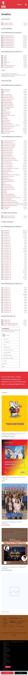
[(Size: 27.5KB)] (1, 178)
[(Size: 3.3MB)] (1, 161)
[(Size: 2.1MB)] (1, 89)
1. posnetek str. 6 (6, 230)
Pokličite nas (7, 673)
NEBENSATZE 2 (6, 178)
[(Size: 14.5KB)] (1, 104)
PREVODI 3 (5, 192)
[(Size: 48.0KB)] (1, 105)
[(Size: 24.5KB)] (1, 160)
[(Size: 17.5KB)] (1, 217)
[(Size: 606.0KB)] (1, 153)
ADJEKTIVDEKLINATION (8, 150)
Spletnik (22, 641)
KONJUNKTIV (5, 173)
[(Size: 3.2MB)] (1, 120)
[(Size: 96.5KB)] (1, 24)
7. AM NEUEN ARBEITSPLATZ (9, 65)
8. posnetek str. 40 (6, 299)
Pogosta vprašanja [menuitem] (18, 632)
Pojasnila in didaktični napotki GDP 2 (10, 325)
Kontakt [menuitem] (14, 635)
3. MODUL (5, 59)
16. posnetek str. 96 (7, 312)
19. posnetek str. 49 (7, 259)
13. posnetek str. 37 (7, 250)
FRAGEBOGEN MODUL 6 (8, 97)
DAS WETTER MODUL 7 (8, 153)
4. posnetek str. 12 (6, 235)
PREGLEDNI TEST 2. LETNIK (9, 189)
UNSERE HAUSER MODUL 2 (8, 126)
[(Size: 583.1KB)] (1, 230)
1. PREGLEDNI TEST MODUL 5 (9, 140)
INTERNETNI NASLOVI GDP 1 (9, 216)
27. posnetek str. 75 (7, 272)
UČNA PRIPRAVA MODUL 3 (8, 39)
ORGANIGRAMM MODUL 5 (8, 181)
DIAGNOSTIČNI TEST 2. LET (9, 157)
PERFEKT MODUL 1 (7, 184)
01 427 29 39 (15, 381)
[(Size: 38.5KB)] (1, 189)
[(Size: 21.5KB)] (1, 145)
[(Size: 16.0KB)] (1, 216)
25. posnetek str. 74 (7, 269)
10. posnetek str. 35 (7, 245)
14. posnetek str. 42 (7, 251)
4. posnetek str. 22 (6, 292)
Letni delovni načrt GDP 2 (8, 24)
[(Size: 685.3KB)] (1, 233)
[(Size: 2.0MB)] (1, 267)
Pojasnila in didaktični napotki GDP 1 (10, 323)
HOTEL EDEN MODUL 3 (8, 163)
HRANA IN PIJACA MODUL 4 (9, 99)
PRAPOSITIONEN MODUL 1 (9, 187)
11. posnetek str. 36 (7, 246)
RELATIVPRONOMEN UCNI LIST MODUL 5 (12, 197)
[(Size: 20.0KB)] (1, 113)
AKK (3, 92)
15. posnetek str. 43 (7, 253)
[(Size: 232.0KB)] (1, 40)
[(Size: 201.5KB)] (1, 170)
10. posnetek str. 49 (7, 302)
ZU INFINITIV (5, 208)
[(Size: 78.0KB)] (1, 64)
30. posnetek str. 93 (7, 277)
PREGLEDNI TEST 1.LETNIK (8, 115)
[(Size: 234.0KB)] (1, 37)
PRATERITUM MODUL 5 (8, 142)
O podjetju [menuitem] (24, 632)
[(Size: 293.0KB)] (1, 128)
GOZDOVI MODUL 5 (7, 161)
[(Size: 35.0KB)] (1, 125)
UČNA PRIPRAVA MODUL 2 (8, 37)
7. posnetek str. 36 (6, 297)
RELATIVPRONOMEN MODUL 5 (9, 195)
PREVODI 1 (5, 117)
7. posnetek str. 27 (6, 240)
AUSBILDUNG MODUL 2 (8, 149)
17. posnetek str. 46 (7, 256)
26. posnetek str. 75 (7, 271)
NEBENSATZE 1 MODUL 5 (8, 176)
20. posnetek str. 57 (7, 261)
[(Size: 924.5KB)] (1, 200)
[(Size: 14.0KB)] (1, 195)
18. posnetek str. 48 (7, 258)
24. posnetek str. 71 (7, 267)
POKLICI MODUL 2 (7, 112)
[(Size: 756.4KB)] (1, 251)
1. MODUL (5, 55)
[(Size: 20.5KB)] (1, 140)
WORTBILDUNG (6, 133)
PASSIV (4, 183)
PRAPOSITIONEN (6, 113)
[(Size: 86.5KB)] (1, 65)
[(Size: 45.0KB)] (1, 117)
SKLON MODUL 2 (6, 91)
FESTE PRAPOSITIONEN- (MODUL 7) (10, 160)
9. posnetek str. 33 (6, 243)
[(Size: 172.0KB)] (1, 163)
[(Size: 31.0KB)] (1, 186)
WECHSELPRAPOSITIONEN (8, 131)
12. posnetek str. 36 (7, 248)
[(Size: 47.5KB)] (1, 115)
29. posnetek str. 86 (7, 276)
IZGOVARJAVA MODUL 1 (8, 102)
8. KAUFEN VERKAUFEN (8, 67)
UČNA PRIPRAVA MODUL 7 (8, 45)
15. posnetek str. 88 (7, 310)
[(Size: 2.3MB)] (1, 126)
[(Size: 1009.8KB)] (1, 294)
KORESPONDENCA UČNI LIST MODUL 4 (11, 174)
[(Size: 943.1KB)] (1, 271)
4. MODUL (5, 60)
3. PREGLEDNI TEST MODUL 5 (9, 145)
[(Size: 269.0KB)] (1, 42)
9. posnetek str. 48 (6, 300)
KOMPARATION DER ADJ (8, 104)
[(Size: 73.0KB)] (1, 60)
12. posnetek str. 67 (7, 305)
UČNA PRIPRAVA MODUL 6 (8, 44)
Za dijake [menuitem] (6, 632)
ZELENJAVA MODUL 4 (7, 128)
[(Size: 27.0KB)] (1, 92)
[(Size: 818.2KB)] (1, 237)
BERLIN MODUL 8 (6, 89)
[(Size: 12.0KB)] (1, 199)
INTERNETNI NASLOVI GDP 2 (9, 217)
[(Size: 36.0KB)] (1, 183)
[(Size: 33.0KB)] (1, 187)
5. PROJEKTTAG (6, 62)
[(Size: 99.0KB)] (1, 23)
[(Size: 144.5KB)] (1, 39)
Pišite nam (21, 673)
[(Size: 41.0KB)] (1, 176)
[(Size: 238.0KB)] (1, 121)
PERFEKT (5, 110)
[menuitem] (10, 328)
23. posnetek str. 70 (7, 266)
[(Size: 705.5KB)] (1, 130)
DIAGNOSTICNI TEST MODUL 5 (9, 158)
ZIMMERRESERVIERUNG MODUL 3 (10, 205)
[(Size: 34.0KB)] (1, 191)
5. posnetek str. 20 (6, 237)
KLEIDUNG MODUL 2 (7, 170)
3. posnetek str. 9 (6, 233)
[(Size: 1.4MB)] (1, 96)
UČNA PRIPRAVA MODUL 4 (8, 40)
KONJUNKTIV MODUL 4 (8, 171)
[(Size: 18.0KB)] (1, 157)
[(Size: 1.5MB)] (1, 261)
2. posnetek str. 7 (6, 232)
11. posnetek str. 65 (7, 304)
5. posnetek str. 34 (6, 294)
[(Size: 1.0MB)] (1, 155)
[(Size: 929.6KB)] (1, 248)
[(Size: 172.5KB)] (1, 205)
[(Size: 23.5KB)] (1, 184)
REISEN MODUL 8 (6, 120)
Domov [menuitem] (3, 632)
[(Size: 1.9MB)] (1, 250)
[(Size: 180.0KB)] (1, 36)
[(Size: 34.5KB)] (1, 67)
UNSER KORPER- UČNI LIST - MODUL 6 (11, 125)
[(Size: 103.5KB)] (1, 112)
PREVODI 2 (5, 191)
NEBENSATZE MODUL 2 (8, 179)
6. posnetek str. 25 (6, 238)
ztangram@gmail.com (6, 75)
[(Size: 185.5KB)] (1, 47)
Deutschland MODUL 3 (7, 155)
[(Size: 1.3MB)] (1, 256)
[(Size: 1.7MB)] (1, 287)
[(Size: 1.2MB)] (1, 149)
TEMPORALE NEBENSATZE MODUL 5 (11, 202)
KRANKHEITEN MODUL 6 (8, 105)
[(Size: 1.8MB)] (1, 291)
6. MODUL (5, 64)
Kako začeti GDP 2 (7, 321)
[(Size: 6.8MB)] (1, 94)
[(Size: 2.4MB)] (1, 204)
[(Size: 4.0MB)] (1, 299)
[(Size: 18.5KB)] (1, 123)
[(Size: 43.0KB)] (1, 147)
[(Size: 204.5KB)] (1, 44)
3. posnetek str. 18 (6, 291)
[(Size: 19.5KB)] (1, 173)
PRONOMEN (5, 118)
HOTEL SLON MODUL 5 (8, 166)
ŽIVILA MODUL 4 (6, 130)
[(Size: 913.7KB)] (1, 272)
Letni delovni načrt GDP (8, 23)
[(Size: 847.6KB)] (1, 232)
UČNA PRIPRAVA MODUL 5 (8, 42)
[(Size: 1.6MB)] (1, 276)
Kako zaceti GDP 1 (7, 320)
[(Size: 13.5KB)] (1, 97)
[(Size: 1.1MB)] (1, 238)
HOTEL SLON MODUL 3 (8, 165)
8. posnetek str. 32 (6, 242)
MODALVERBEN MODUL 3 (8, 107)
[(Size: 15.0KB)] (1, 108)
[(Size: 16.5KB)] (1, 131)
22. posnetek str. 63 (7, 264)
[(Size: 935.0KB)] (1, 165)
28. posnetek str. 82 (7, 274)
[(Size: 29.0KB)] (1, 110)
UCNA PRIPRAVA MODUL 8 (8, 47)
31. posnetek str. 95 (7, 279)
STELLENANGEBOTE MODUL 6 (9, 200)
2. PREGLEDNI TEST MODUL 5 (9, 144)
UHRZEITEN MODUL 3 (7, 123)
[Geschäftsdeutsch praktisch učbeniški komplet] (3, 4)
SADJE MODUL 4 (6, 121)
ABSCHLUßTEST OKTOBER (8, 147)
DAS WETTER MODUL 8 (8, 96)
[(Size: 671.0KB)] (1, 168)
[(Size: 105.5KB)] (1, 57)
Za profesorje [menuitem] (11, 632)
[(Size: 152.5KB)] (1, 62)
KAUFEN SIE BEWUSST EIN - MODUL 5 (11, 168)
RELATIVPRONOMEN (7, 199)
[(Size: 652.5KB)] (1, 323)
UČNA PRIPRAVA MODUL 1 (8, 36)
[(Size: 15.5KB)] (1, 150)
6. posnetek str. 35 (6, 296)
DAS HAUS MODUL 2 (7, 94)
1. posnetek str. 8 (6, 287)
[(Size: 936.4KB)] (1, 277)
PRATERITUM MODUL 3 (8, 186)
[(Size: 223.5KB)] (1, 55)
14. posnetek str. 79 (7, 308)
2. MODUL (5, 57)
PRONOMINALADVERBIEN (8, 194)
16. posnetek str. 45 (7, 255)
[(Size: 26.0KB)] (1, 91)
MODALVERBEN (6, 108)
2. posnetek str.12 (6, 289)
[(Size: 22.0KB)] (1, 144)
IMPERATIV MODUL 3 (7, 100)
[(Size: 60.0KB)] (1, 158)
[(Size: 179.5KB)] (1, 59)
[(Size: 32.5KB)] (1, 142)
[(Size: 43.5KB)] (1, 102)
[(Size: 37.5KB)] (1, 133)
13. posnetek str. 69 (7, 307)
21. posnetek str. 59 (7, 263)
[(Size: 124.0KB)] (1, 100)
